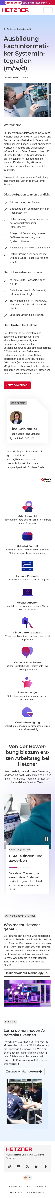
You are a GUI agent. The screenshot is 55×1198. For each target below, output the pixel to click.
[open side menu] (48, 10)
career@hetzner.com (18, 459)
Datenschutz (16, 1192)
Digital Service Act (35, 1192)
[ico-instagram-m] (9, 1166)
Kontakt (29, 1186)
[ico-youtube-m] (18, 1166)
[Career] (15, 10)
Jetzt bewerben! (17, 385)
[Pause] (46, 839)
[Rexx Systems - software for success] (46, 480)
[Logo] (27, 1149)
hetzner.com (15, 1186)
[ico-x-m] (27, 1166)
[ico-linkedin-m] (37, 1166)
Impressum (40, 1186)
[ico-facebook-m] (46, 1166)
